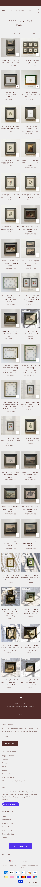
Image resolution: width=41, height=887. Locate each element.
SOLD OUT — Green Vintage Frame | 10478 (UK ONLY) (10, 577)
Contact (4, 763)
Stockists (5, 759)
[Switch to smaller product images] (38, 33)
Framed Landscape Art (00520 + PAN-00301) (10, 543)
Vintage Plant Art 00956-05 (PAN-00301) (10, 228)
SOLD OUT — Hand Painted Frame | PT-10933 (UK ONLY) (30, 682)
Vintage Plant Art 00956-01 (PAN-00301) (10, 128)
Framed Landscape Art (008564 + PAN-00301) (30, 163)
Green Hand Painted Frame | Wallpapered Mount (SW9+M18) (30, 369)
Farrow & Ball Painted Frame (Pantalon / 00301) (30, 129)
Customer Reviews (8, 774)
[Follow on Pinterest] (9, 854)
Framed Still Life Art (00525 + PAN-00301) (30, 229)
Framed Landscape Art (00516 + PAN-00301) (30, 475)
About (4, 816)
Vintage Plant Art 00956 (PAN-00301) (30, 62)
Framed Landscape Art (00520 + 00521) (10, 62)
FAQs (4, 766)
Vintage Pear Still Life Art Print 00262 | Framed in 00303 (30, 404)
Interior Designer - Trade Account (13, 781)
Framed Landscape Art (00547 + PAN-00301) (10, 334)
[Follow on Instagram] (3, 854)
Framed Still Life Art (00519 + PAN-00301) (10, 475)
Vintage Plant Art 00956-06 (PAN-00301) (10, 196)
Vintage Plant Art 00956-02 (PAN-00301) (10, 162)
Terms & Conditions (9, 834)
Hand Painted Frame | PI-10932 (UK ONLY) (30, 334)
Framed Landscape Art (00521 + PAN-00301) (30, 543)
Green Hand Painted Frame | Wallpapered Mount (10, 298)
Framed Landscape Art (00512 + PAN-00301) (10, 509)
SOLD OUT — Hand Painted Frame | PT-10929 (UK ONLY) (30, 648)
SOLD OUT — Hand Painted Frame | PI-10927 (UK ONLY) (30, 612)
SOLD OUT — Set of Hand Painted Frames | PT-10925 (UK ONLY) (10, 613)
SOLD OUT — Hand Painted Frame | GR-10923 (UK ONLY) (30, 577)
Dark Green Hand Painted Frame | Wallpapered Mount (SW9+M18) (10, 369)
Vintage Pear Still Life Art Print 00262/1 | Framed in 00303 (30, 298)
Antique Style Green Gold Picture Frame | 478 (30, 95)
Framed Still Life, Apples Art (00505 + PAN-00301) (10, 263)
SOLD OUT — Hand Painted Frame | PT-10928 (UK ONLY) (10, 648)
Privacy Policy (7, 830)
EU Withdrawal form (9, 827)
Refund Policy (6, 819)
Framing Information (9, 777)
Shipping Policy (7, 823)
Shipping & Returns (8, 756)
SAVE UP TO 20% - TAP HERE (20, 2)
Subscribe (10, 744)
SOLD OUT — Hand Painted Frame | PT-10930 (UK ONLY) (10, 682)
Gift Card (5, 770)
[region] (20, 703)
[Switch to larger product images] (34, 33)
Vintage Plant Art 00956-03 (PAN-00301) (30, 440)
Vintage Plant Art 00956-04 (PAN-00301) (30, 196)
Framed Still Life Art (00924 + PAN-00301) (30, 509)
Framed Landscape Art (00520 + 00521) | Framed (30, 263)
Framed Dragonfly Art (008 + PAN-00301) (10, 95)
